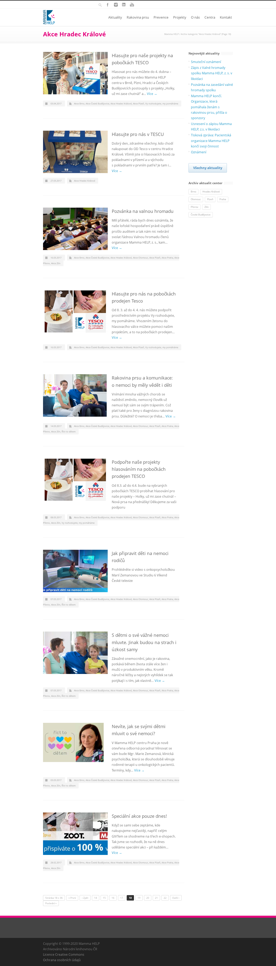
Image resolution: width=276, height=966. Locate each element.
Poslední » (51, 903)
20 (147, 898)
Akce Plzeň (138, 103)
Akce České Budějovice (97, 103)
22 (165, 898)
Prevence (161, 17)
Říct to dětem (69, 431)
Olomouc (196, 199)
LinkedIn (124, 5)
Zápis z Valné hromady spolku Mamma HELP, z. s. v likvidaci (211, 73)
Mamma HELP (171, 34)
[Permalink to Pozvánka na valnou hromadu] (75, 229)
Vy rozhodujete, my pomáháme (161, 103)
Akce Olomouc (140, 257)
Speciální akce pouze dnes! (139, 816)
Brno (193, 191)
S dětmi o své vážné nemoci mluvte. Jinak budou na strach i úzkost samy (144, 642)
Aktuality (115, 17)
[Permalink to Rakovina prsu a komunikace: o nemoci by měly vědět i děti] (75, 395)
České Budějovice (201, 214)
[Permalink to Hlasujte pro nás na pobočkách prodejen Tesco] (75, 311)
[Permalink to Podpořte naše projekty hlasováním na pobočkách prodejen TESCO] (75, 479)
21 (156, 898)
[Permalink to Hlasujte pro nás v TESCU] (75, 152)
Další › (175, 898)
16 (113, 898)
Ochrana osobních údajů (62, 960)
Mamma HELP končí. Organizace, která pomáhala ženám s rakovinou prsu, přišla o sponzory (209, 107)
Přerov (194, 207)
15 (104, 898)
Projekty (179, 17)
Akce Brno (79, 103)
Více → (152, 93)
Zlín (206, 207)
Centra (209, 17)
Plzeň (210, 199)
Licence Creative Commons (63, 954)
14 (95, 898)
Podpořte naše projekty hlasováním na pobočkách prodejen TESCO (139, 469)
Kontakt (226, 17)
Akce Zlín (55, 263)
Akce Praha (167, 257)
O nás (195, 17)
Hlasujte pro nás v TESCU (138, 134)
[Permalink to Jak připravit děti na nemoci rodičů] (75, 571)
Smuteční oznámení (206, 62)
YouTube (132, 5)
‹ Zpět (85, 898)
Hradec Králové (211, 191)
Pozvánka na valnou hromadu (143, 211)
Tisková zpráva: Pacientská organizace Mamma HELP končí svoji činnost (211, 140)
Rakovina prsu (138, 17)
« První (72, 898)
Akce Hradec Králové (121, 103)
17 (121, 898)
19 (139, 898)
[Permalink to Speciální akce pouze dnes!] (75, 834)
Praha (222, 199)
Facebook (108, 5)
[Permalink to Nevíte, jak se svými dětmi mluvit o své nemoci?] (75, 742)
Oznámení (198, 152)
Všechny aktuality (207, 168)
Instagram (116, 5)
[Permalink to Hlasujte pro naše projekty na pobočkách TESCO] (75, 73)
